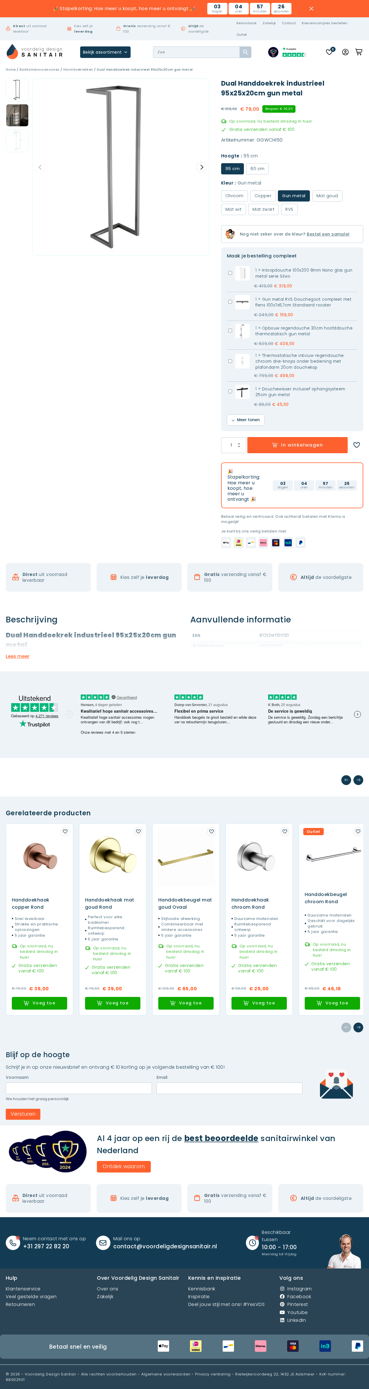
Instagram (299, 1289)
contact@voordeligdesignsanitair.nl (165, 1246)
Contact (289, 23)
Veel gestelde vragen (31, 1296)
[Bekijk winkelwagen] (359, 52)
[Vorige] (346, 780)
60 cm (257, 169)
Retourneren (20, 1304)
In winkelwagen (302, 445)
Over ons (107, 1289)
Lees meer (17, 656)
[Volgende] (358, 780)
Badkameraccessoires (39, 69)
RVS (289, 209)
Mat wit (233, 209)
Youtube (297, 1312)
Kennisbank (246, 23)
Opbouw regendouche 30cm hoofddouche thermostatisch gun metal (304, 331)
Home (11, 69)
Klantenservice (23, 1289)
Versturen (23, 1114)
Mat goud (327, 196)
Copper (263, 196)
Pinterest (297, 1304)
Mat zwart (263, 209)
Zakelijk (269, 23)
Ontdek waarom (124, 1166)
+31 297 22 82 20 (46, 1246)
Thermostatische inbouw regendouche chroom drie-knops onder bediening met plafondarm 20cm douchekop (299, 361)
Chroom (234, 196)
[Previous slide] (40, 167)
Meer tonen (248, 420)
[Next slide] (201, 167)
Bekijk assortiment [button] (102, 52)
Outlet (241, 34)
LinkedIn (296, 1320)
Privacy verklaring (213, 1374)
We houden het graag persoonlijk (37, 1099)
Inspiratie (199, 1296)
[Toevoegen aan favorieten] (356, 445)
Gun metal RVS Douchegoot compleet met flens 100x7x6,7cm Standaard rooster (303, 302)
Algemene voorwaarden (166, 1374)
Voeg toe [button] (44, 1003)
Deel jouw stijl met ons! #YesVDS (226, 1304)
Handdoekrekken (78, 69)
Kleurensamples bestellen (325, 23)
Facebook (299, 1296)
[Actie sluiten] (311, 8)
